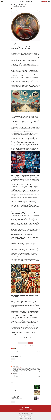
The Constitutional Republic (18, 398)
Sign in (48, 1)
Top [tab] (11, 382)
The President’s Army (15, 385)
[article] (25, 386)
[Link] (10, 44)
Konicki (14, 366)
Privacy (23, 414)
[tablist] (14, 359)
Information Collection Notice (25, 345)
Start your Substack (23, 416)
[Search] (39, 1)
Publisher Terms (31, 413)
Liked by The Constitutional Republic (17, 367)
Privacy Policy (31, 345)
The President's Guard (15, 396)
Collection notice (29, 414)
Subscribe (44, 1)
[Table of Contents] (0, 210)
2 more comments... (13, 378)
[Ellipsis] (39, 366)
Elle (13, 373)
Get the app (29, 416)
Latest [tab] (14, 382)
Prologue (12, 391)
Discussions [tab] (17, 382)
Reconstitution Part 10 (14, 386)
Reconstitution (14, 390)
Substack (21, 418)
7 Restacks (20, 348)
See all (13, 401)
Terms (25, 414)
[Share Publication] (41, 1)
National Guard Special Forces (15, 397)
